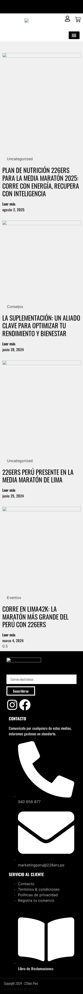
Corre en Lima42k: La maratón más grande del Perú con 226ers (35, 616)
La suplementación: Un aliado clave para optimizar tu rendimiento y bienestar (41, 325)
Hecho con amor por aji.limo (20, 988)
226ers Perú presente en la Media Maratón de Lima (38, 476)
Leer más (8, 204)
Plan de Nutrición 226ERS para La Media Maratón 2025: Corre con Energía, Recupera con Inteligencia (40, 181)
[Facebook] (25, 705)
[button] (74, 35)
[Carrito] (78, 19)
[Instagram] (12, 705)
